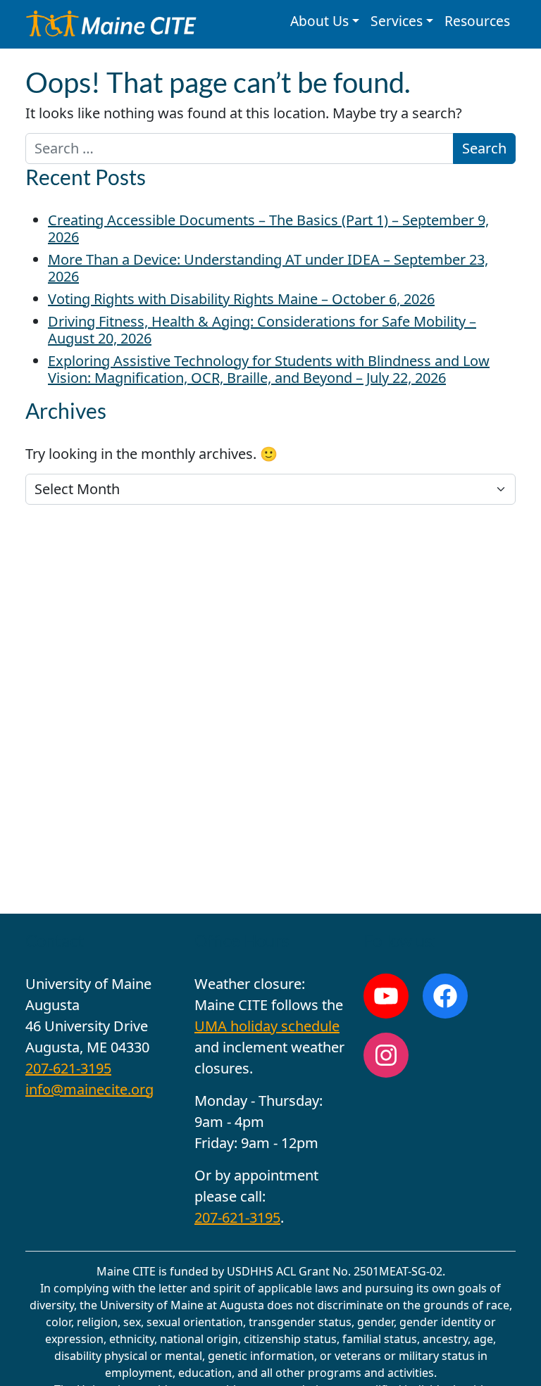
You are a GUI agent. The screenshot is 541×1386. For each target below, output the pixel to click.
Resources (477, 20)
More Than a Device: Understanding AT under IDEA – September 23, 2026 (268, 268)
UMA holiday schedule (267, 1025)
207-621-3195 (68, 1068)
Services (397, 20)
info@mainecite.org (89, 1089)
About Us (319, 20)
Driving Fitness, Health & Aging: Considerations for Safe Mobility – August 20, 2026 (262, 330)
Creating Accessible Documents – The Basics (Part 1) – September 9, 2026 (268, 228)
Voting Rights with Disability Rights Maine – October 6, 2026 (241, 298)
